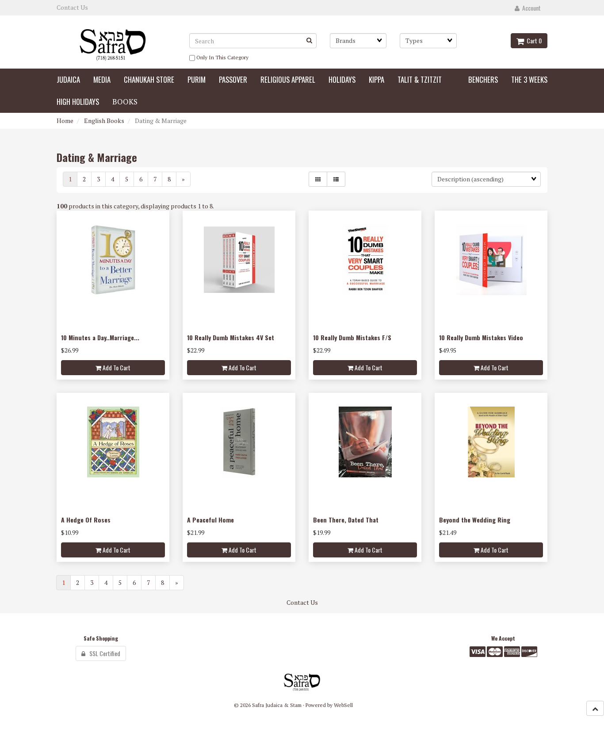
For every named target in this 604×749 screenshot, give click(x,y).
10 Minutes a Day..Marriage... (100, 337)
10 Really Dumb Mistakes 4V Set (230, 337)
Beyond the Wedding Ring (474, 519)
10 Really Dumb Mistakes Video (481, 337)
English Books (104, 120)
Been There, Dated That (345, 519)
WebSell (343, 705)
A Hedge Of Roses (86, 519)
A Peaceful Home (210, 519)
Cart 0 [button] (533, 40)
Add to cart (115, 367)
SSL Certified (102, 653)
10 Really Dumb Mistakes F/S (352, 337)
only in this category (221, 57)
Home (65, 120)
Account (530, 7)
